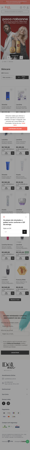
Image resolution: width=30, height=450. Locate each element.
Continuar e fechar (15, 128)
